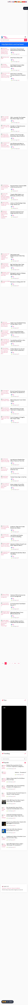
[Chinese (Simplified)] (22, 1)
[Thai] (26, 1)
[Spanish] (19, 1)
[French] (14, 1)
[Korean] (8, 1)
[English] (10, 1)
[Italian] (17, 1)
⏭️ (5, 1001)
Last (19, 663)
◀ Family (25, 8)
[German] (15, 1)
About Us (4, 888)
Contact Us (9, 888)
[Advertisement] (14, 18)
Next (15, 663)
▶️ (3, 1001)
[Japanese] (12, 1)
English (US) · (6, 886)
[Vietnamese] (24, 1)
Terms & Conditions (16, 888)
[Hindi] (21, 1)
